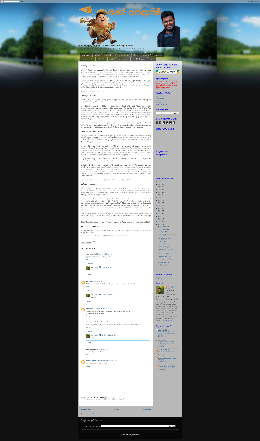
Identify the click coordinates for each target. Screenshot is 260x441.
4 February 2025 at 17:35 (109, 360)
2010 (160, 224)
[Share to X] (86, 243)
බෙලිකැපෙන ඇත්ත (122, 55)
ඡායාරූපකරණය (87, 59)
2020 (160, 197)
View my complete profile (164, 321)
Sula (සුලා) (94, 267)
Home (152, 59)
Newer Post (86, 410)
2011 (160, 221)
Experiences (160, 98)
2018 (160, 203)
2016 (160, 208)
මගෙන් (97, 55)
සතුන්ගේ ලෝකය (161, 102)
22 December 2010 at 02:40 (104, 254)
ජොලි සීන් (101, 59)
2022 (160, 192)
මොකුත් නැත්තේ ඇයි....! (166, 259)
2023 (160, 189)
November (163, 262)
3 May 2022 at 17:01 (102, 322)
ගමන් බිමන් (86, 55)
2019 (160, 200)
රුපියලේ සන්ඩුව (164, 253)
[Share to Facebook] (88, 243)
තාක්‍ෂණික (158, 55)
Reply (88, 259)
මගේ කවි (107, 55)
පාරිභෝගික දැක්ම (164, 247)
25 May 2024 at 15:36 (102, 349)
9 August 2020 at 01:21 (108, 294)
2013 (160, 216)
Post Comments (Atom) (97, 414)
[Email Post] (94, 241)
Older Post (146, 410)
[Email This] (82, 243)
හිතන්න (136, 55)
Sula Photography (139, 59)
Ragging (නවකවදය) (165, 238)
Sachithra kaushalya (93, 360)
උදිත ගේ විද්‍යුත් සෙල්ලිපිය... (166, 366)
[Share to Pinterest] (90, 243)
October (162, 265)
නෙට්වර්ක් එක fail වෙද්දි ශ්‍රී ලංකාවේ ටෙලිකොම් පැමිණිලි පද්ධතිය (166, 333)
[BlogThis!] (84, 243)
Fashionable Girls (165, 256)
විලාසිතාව (162, 241)
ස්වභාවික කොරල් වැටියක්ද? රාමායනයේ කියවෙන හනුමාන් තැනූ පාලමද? (166, 343)
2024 (160, 187)
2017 (160, 205)
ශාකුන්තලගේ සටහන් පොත (164, 278)
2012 (160, 219)
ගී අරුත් (112, 59)
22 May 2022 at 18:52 (108, 335)
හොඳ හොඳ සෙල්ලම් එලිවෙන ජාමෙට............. (168, 235)
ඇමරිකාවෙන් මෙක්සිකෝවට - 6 (167, 368)
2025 (160, 184)
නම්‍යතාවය (162, 244)
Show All (177, 372)
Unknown (89, 281)
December (163, 227)
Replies (90, 263)
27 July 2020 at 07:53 (100, 281)
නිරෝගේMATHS (163, 350)
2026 (160, 181)
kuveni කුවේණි (162, 361)
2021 (160, 195)
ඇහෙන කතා (123, 59)
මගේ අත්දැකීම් (160, 96)
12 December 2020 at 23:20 (102, 308)
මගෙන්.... (126, 235)
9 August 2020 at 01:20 (108, 267)
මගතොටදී (147, 55)
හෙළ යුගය (161, 340)
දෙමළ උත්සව (163, 231)
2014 (160, 213)
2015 (160, 211)
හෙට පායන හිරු (164, 229)
